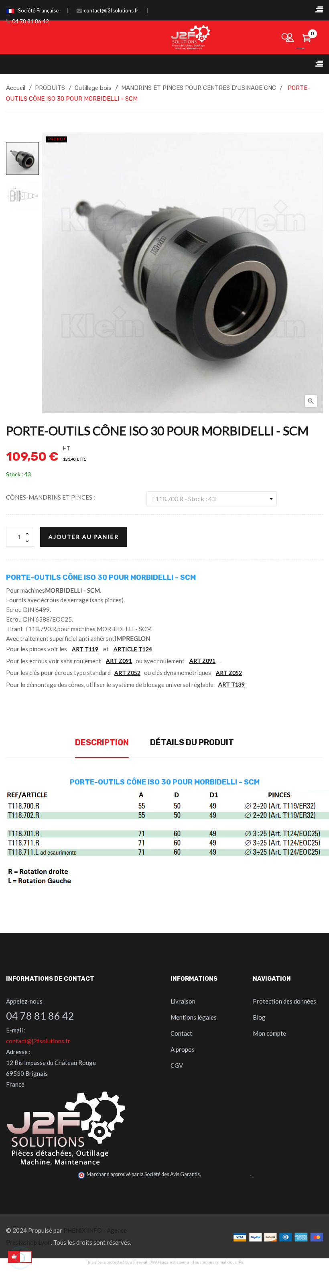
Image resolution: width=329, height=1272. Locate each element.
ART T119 (85, 649)
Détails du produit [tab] (192, 742)
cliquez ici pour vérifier (226, 1174)
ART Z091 (119, 660)
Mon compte (269, 1033)
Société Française (38, 10)
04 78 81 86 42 (30, 21)
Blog (259, 1017)
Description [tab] (102, 742)
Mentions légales (194, 1017)
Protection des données (284, 1001)
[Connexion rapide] (290, 37)
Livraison (183, 1001)
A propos (183, 1049)
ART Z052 (127, 672)
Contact (181, 1033)
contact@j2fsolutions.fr (111, 10)
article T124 (133, 649)
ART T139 (231, 684)
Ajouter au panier (84, 536)
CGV (177, 1065)
